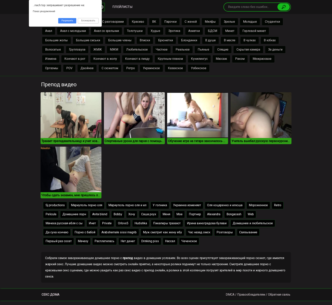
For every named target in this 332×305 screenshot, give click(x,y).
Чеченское (189, 241)
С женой (191, 21)
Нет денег (128, 241)
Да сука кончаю (57, 232)
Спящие (222, 49)
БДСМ (212, 31)
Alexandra (213, 214)
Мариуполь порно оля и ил (127, 205)
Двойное (87, 68)
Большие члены (120, 40)
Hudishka (140, 223)
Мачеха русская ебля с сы (64, 223)
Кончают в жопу (105, 59)
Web (251, 214)
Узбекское (198, 68)
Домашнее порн (74, 214)
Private (107, 223)
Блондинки (189, 40)
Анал (48, 31)
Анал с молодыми (73, 31)
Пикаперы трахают (167, 223)
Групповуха (77, 49)
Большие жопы (56, 40)
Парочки (170, 21)
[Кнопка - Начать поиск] (283, 7)
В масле (229, 40)
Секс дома (50, 294)
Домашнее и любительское (253, 223)
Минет (229, 31)
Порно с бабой (85, 232)
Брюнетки (165, 40)
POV (69, 68)
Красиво (138, 21)
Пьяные (203, 49)
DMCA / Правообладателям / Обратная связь (258, 294)
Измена (50, 59)
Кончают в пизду (137, 59)
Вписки (145, 40)
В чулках (249, 40)
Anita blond (99, 214)
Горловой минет (254, 31)
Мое (179, 214)
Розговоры (225, 232)
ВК (154, 21)
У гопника (160, 205)
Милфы (210, 21)
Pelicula (51, 214)
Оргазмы (51, 68)
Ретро (130, 68)
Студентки (272, 21)
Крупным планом (170, 59)
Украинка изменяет (187, 205)
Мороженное (258, 205)
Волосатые (53, 49)
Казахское (175, 68)
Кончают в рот (74, 59)
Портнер (195, 214)
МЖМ (114, 49)
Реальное (183, 49)
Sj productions (55, 205)
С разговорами (113, 21)
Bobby (118, 214)
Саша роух (148, 214)
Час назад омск (199, 232)
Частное (162, 49)
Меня (166, 214)
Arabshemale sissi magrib (119, 232)
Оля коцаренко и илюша (224, 205)
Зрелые (229, 21)
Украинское (151, 68)
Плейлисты (122, 7)
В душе (210, 40)
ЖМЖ (97, 49)
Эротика (174, 31)
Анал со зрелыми (106, 31)
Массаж (221, 59)
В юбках (270, 40)
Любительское (137, 49)
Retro (277, 205)
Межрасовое (262, 59)
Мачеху (83, 241)
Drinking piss (150, 241)
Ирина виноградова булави (207, 223)
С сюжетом (110, 68)
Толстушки (135, 31)
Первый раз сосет (59, 241)
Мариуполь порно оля (86, 205)
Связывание (248, 232)
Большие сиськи (88, 40)
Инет (92, 223)
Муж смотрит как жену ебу (162, 232)
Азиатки (194, 31)
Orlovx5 (123, 223)
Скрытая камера (248, 49)
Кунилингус (199, 59)
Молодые (250, 21)
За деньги (275, 49)
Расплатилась (104, 241)
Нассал (170, 241)
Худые (155, 31)
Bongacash (234, 214)
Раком (240, 59)
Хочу (131, 214)
